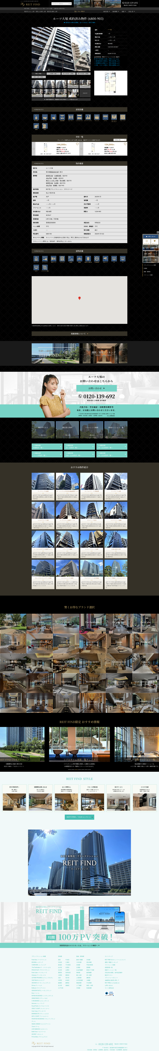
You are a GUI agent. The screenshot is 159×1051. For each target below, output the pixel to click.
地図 (123, 11)
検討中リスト (109, 975)
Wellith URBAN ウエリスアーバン (41, 1024)
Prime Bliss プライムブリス (39, 1037)
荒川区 (67, 977)
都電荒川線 (49, 176)
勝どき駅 (79, 975)
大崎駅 (88, 980)
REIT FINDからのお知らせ (112, 983)
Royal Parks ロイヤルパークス (40, 1006)
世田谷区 (68, 972)
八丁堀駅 (79, 985)
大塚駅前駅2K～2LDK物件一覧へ (105, 446)
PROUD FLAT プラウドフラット (41, 970)
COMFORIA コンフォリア (39, 965)
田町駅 (78, 972)
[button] (69, 769)
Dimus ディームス (37, 985)
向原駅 (56, 183)
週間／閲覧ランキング (111, 962)
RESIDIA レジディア (37, 962)
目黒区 (67, 967)
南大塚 (56, 172)
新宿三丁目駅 (90, 970)
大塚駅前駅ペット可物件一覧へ (40, 454)
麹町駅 (88, 977)
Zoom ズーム (35, 1026)
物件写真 (105, 11)
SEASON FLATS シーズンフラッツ (41, 990)
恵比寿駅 (89, 962)
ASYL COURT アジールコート (40, 1016)
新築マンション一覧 (110, 970)
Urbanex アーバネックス (39, 975)
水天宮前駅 (79, 980)
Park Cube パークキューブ (39, 972)
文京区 (60, 970)
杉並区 (67, 980)
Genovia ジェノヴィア (38, 1003)
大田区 (60, 975)
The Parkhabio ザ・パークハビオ (41, 967)
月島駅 (78, 988)
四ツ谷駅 (89, 975)
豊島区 (52, 172)
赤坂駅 (78, 965)
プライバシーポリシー (111, 977)
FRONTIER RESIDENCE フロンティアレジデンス (43, 1020)
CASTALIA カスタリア (38, 980)
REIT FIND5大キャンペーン (79, 817)
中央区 (67, 959)
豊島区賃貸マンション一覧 (38, 8)
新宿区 (60, 965)
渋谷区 (60, 962)
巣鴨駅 (55, 185)
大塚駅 (55, 178)
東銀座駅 (79, 983)
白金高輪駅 (79, 970)
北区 (59, 977)
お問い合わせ (95, 388)
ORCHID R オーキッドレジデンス (41, 983)
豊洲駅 (88, 967)
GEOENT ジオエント (37, 1034)
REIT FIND (26, 8)
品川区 (60, 967)
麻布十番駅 (79, 959)
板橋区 (60, 983)
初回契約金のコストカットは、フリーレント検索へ (79, 945)
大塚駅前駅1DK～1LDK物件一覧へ (73, 454)
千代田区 (68, 965)
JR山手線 (49, 178)
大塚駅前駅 (57, 176)
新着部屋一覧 (109, 967)
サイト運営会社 (111, 415)
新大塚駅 (62, 180)
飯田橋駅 (89, 972)
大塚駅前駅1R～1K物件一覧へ (72, 446)
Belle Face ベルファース (39, 1031)
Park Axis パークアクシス (39, 959)
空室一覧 (130, 11)
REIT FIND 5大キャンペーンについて (115, 959)
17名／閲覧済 (81, 11)
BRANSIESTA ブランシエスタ (40, 1013)
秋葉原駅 (89, 988)
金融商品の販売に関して (112, 980)
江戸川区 (60, 988)
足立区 (60, 985)
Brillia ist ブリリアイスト (39, 988)
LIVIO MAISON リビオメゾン (40, 1029)
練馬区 (67, 983)
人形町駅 (79, 977)
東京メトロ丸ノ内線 (52, 180)
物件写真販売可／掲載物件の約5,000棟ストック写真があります (62, 99)
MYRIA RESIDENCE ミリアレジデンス (42, 995)
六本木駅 (79, 962)
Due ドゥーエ (35, 993)
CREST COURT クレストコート (40, 1008)
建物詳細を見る (39, 109)
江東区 (67, 962)
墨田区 (60, 972)
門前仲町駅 (89, 965)
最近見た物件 (147, 243)
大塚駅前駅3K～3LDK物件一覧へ (105, 454)
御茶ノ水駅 (89, 985)
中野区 (60, 980)
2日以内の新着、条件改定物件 (113, 972)
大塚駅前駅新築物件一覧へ (38, 446)
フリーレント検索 (110, 965)
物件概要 (115, 11)
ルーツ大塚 (49, 8)
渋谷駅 (88, 959)
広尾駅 (78, 967)
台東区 (67, 970)
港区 (59, 959)
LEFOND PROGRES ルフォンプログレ (42, 977)
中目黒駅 (89, 983)
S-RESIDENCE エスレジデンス (40, 1001)
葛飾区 (67, 985)
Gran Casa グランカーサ (39, 1011)
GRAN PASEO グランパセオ (39, 998)
